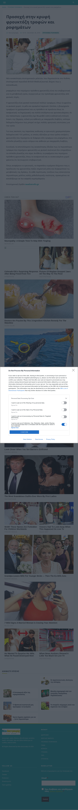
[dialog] (39, 405)
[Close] (74, 371)
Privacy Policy (50, 439)
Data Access (39, 439)
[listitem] (39, 398)
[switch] (64, 402)
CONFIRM (24, 432)
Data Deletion (27, 439)
